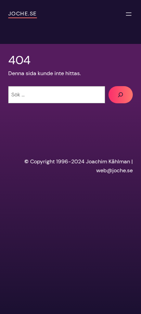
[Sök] (120, 94)
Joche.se (22, 13)
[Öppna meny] (129, 14)
